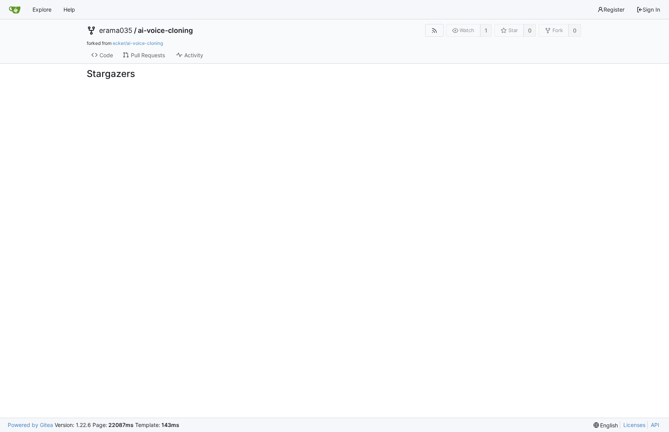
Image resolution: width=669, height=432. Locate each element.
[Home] (15, 10)
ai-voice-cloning (165, 30)
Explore (42, 9)
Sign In (651, 9)
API (655, 425)
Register (614, 9)
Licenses (634, 425)
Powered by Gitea (30, 425)
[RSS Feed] (434, 30)
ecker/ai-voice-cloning (138, 43)
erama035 (115, 30)
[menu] (606, 425)
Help (69, 9)
